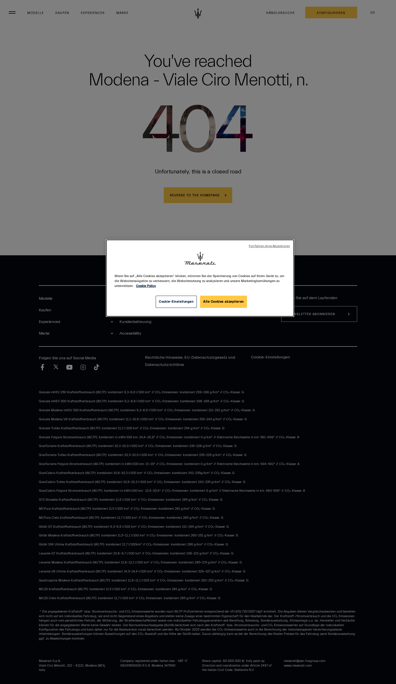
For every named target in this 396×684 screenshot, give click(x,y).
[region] (200, 278)
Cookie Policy (146, 286)
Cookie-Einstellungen (176, 302)
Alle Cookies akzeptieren (223, 302)
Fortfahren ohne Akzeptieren (269, 246)
